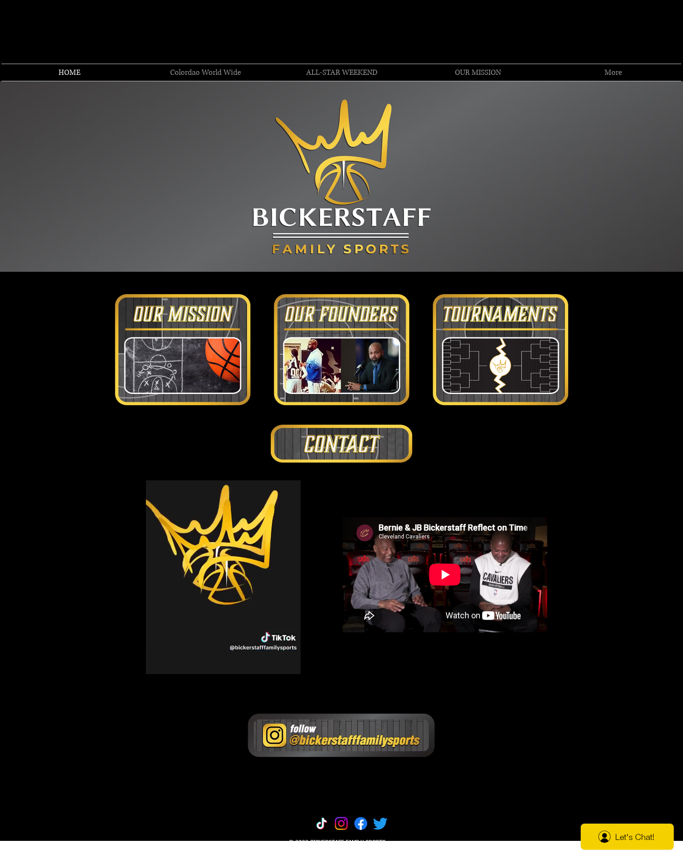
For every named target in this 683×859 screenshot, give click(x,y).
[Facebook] (360, 823)
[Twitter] (380, 823)
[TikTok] (321, 823)
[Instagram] (341, 823)
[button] (613, 72)
